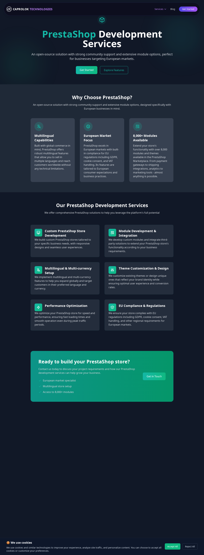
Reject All (190, 546)
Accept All (172, 546)
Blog (172, 9)
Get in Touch (154, 376)
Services (159, 9)
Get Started (188, 9)
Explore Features (114, 70)
